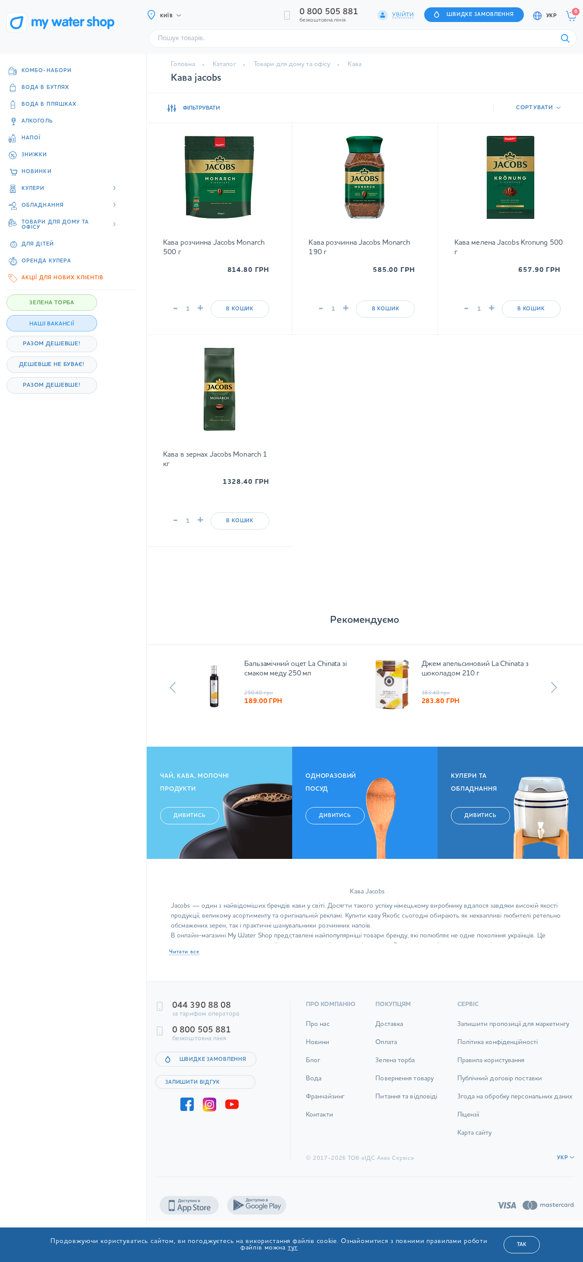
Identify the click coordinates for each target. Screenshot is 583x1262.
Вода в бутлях (45, 87)
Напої (31, 138)
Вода (313, 1079)
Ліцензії (468, 1115)
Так (521, 1244)
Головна (183, 64)
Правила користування (491, 1060)
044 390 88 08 (201, 1005)
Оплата (386, 1042)
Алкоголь (37, 121)
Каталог (224, 64)
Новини (318, 1042)
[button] (173, 687)
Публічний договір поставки (499, 1079)
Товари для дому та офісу (292, 64)
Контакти (319, 1115)
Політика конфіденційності (497, 1042)
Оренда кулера (46, 261)
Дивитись (189, 815)
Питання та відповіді (406, 1097)
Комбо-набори (47, 70)
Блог (313, 1060)
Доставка (389, 1024)
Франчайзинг (325, 1097)
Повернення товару (404, 1079)
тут (293, 1248)
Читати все (184, 952)
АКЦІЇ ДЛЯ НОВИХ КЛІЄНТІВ (63, 278)
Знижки (34, 155)
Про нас (318, 1024)
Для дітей (38, 244)
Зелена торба (395, 1060)
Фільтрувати (201, 108)
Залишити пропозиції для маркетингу (513, 1024)
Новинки (37, 171)
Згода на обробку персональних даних (515, 1097)
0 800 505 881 (328, 12)
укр (551, 16)
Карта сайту (474, 1133)
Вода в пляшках (49, 104)
